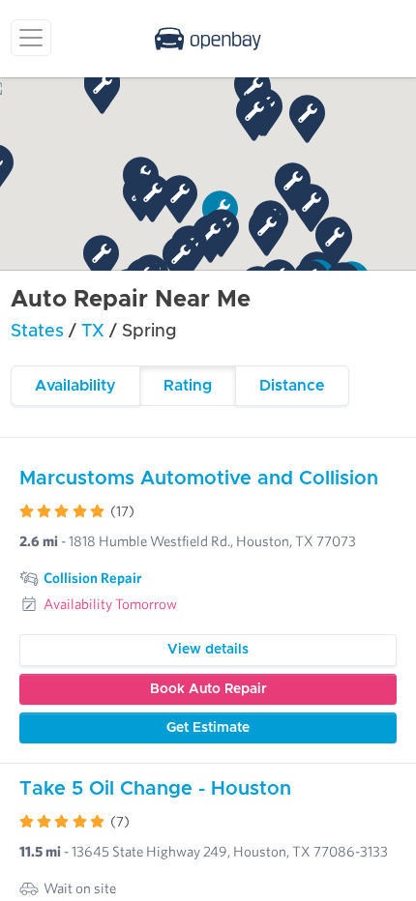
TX (95, 331)
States (37, 331)
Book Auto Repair (208, 689)
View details (208, 649)
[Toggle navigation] (31, 37)
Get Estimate (208, 728)
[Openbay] (208, 38)
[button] (307, 119)
